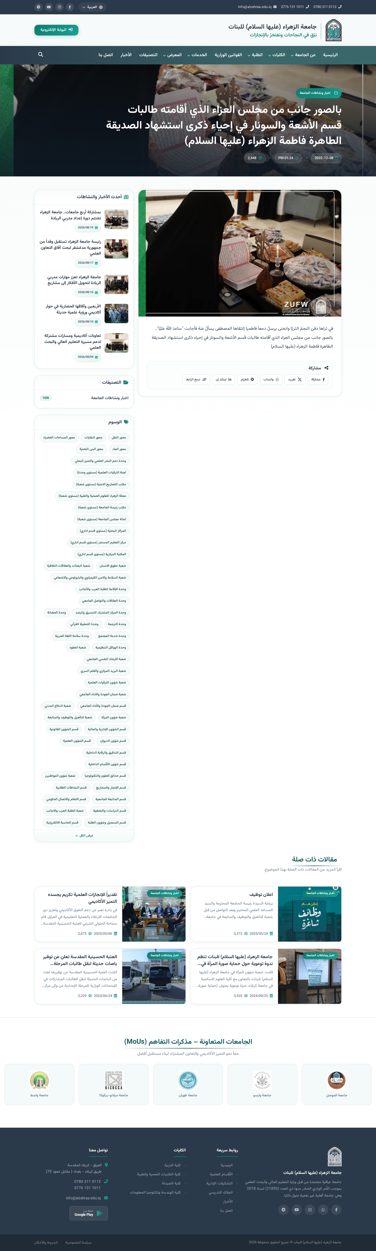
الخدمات (199, 55)
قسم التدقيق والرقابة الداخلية (106, 752)
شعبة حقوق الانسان (113, 565)
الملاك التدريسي (221, 1192)
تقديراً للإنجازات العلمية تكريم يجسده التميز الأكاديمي (82, 898)
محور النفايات (93, 437)
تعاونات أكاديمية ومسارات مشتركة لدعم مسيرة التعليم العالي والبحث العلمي (72, 342)
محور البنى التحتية (91, 449)
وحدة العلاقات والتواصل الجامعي (104, 600)
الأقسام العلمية (221, 1174)
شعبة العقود (77, 647)
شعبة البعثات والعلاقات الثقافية (68, 565)
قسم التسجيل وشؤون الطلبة (107, 822)
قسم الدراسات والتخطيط (109, 810)
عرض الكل (86, 835)
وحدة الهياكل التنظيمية (111, 647)
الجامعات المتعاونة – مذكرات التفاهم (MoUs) (188, 1042)
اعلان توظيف (261, 894)
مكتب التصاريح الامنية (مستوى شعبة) (101, 484)
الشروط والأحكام (46, 1242)
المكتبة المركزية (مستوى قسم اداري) (102, 554)
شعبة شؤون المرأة (114, 717)
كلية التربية (172, 1165)
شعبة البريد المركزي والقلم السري (103, 671)
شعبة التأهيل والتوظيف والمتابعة (70, 717)
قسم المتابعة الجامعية (111, 799)
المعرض (174, 55)
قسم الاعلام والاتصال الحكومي (66, 799)
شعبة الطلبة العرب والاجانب (65, 810)
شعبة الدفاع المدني (58, 706)
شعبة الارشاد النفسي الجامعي (106, 659)
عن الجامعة (305, 55)
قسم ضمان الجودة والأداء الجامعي (103, 706)
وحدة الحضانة (56, 612)
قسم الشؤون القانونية (64, 729)
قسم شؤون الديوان (113, 740)
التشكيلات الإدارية (219, 1183)
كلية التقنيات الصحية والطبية (159, 1174)
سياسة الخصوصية (78, 1242)
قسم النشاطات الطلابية (71, 787)
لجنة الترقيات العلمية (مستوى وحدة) (101, 472)
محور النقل (119, 437)
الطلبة (257, 55)
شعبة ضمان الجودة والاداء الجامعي (103, 694)
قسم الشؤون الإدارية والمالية (107, 729)
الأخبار (126, 55)
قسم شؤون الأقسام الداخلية (107, 764)
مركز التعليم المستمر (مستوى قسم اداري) (98, 542)
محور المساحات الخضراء (59, 437)
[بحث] (40, 55)
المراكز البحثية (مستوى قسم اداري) (103, 530)
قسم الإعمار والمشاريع (111, 787)
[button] (92, 7)
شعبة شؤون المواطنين (60, 775)
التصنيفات (148, 55)
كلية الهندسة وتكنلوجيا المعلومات (155, 1192)
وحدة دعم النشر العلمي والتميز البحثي (100, 461)
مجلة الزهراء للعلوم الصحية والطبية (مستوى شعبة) (92, 496)
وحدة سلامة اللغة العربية (72, 636)
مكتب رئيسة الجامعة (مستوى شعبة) (102, 507)
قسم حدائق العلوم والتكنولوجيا (105, 775)
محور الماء (119, 449)
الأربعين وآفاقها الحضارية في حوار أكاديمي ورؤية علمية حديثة (73, 309)
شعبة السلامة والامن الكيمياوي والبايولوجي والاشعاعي (90, 577)
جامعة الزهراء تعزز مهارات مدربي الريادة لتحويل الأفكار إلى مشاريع (74, 280)
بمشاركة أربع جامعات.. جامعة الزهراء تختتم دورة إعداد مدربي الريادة (70, 215)
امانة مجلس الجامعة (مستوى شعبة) (101, 519)
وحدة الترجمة (117, 624)
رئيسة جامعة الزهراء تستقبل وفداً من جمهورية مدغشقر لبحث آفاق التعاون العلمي (70, 248)
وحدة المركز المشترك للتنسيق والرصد (100, 612)
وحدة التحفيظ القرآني (84, 624)
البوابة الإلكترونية (53, 30)
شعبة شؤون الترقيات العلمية (107, 682)
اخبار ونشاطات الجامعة (110, 398)
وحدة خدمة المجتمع (112, 636)
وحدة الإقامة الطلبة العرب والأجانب (102, 589)
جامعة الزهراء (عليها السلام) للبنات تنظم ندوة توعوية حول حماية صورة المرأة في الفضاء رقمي (235, 963)
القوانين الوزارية (228, 55)
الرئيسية (330, 55)
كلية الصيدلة (171, 1183)
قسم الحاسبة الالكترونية (62, 822)
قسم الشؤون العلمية (77, 740)
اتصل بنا (106, 55)
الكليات (279, 55)
